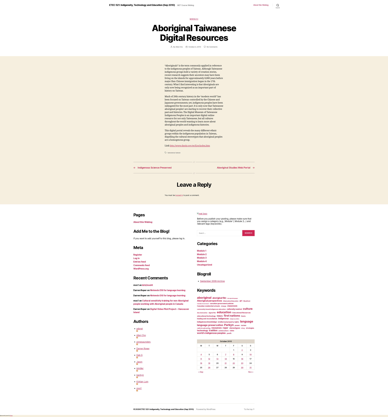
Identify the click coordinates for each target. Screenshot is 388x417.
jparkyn (140, 375)
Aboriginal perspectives (209, 300)
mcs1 (139, 388)
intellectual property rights (228, 322)
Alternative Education (230, 301)
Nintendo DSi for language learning (167, 290)
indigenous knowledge (207, 322)
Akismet (11, 415)
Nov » (250, 372)
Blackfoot (246, 301)
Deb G (139, 355)
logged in (179, 195)
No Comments (212, 47)
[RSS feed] (163, 331)
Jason (139, 362)
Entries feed (139, 261)
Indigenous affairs (234, 319)
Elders (220, 316)
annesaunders (143, 342)
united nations (223, 330)
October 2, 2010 (194, 47)
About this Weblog (260, 5)
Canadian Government (203, 303)
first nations (232, 315)
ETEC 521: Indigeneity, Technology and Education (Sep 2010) (142, 5)
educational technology (206, 316)
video (232, 331)
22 (234, 363)
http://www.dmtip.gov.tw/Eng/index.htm (190, 145)
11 (201, 359)
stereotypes (234, 328)
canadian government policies (222, 303)
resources (216, 328)
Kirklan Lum (142, 381)
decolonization (202, 313)
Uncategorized (204, 264)
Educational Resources (241, 313)
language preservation (210, 325)
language (246, 321)
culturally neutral (234, 309)
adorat (139, 328)
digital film (212, 313)
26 (209, 368)
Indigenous (223, 318)
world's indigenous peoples (211, 333)
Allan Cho (179, 47)
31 (250, 368)
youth (229, 333)
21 (225, 363)
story (243, 328)
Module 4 (202, 261)
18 (201, 363)
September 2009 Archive (212, 281)
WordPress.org (141, 268)
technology (202, 330)
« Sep (200, 372)
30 (242, 368)
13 (217, 359)
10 (250, 354)
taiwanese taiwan (174, 153)
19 (209, 363)
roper (225, 328)
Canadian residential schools (208, 306)
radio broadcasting (203, 328)
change (223, 306)
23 (242, 363)
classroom (232, 306)
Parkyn (229, 325)
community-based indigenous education (211, 309)
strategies (250, 328)
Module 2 (194, 19)
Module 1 (201, 251)
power (237, 325)
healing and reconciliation (207, 319)
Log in (136, 258)
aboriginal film (219, 298)
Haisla (243, 316)
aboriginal (204, 297)
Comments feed (141, 265)
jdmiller (139, 368)
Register (137, 254)
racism (243, 325)
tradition (213, 330)
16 (242, 359)
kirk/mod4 (147, 285)
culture (248, 308)
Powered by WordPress (205, 409)
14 (226, 359)
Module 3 (202, 258)
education (224, 312)
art (240, 301)
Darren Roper (142, 348)
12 (209, 359)
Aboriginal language (232, 298)
